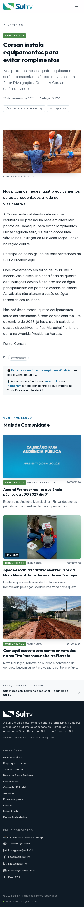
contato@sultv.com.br (22, 870)
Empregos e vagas (15, 763)
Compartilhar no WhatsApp (26, 108)
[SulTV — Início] (18, 6)
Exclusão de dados (15, 817)
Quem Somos (11, 781)
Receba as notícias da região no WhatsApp (42, 370)
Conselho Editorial (14, 787)
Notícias (15, 25)
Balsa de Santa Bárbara (18, 775)
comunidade (18, 357)
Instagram (14, 385)
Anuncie (8, 793)
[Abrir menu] (77, 6)
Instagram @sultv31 (20, 850)
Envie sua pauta (13, 799)
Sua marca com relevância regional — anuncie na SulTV (35, 693)
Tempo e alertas (13, 769)
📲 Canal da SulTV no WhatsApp (23, 837)
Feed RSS (14, 877)
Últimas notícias (13, 757)
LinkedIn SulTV (17, 863)
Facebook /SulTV (19, 856)
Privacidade (10, 811)
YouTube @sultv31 (19, 843)
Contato (8, 805)
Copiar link (60, 108)
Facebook (51, 381)
